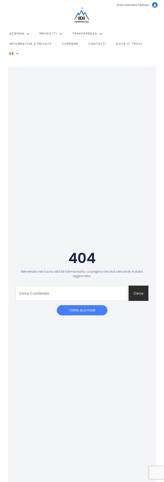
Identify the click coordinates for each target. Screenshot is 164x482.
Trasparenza (84, 33)
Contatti (97, 44)
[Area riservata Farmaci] (155, 5)
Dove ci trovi (129, 44)
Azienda (17, 33)
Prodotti (48, 33)
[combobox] (71, 293)
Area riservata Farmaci (133, 5)
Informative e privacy (30, 44)
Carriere (70, 44)
